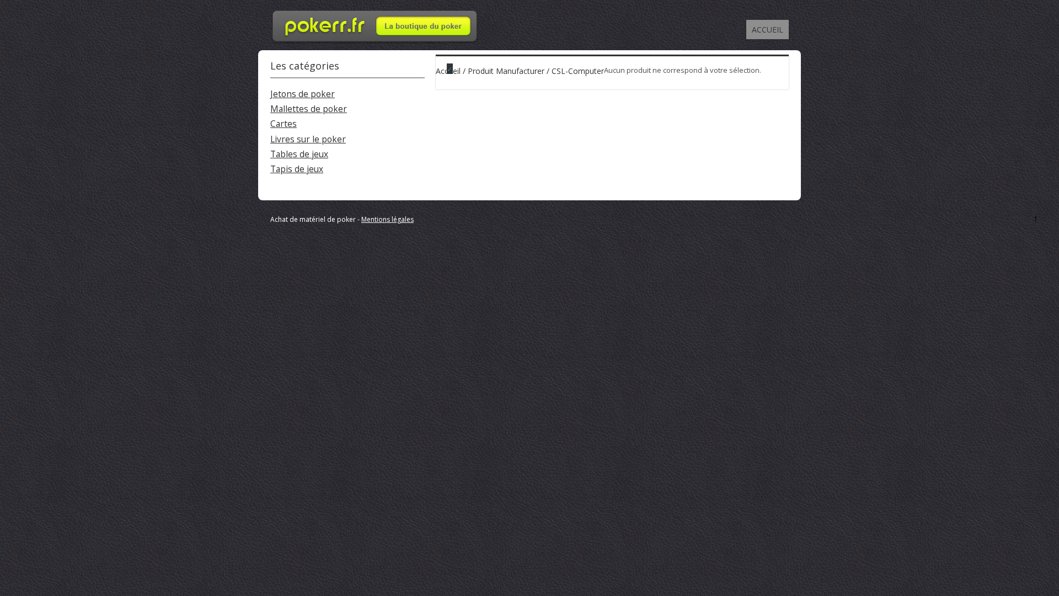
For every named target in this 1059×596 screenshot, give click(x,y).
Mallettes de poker (308, 109)
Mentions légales (387, 219)
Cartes (283, 124)
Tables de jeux (299, 154)
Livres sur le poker (308, 139)
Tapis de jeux (296, 169)
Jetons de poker (302, 94)
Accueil (767, 29)
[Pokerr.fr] (375, 41)
